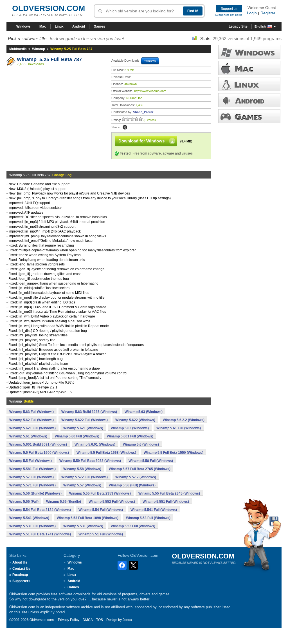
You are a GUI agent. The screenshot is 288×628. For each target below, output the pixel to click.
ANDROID (249, 100)
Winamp (38, 49)
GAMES (249, 116)
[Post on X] (125, 127)
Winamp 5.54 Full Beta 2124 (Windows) (40, 510)
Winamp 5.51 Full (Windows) (100, 534)
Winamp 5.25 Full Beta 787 (49, 59)
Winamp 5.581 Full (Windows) (32, 469)
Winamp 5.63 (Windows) (144, 412)
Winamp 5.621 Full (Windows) (32, 428)
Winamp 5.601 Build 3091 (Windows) (38, 444)
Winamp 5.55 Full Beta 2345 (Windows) (169, 493)
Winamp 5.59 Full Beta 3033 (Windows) (90, 461)
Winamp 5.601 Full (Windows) (130, 436)
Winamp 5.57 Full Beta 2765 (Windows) (139, 469)
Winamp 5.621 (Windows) (83, 428)
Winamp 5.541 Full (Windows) (153, 510)
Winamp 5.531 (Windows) (83, 526)
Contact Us (21, 569)
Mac (42, 26)
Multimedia (18, 49)
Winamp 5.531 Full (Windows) (32, 526)
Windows (23, 26)
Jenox (127, 620)
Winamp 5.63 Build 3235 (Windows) (89, 412)
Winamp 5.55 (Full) (24, 502)
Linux (59, 26)
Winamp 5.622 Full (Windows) (84, 420)
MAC (249, 68)
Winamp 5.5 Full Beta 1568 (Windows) (106, 453)
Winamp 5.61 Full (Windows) (178, 428)
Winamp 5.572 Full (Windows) (84, 477)
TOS (99, 620)
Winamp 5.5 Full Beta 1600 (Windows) (39, 453)
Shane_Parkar (143, 112)
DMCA (88, 620)
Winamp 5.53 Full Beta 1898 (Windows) (87, 518)
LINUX (249, 84)
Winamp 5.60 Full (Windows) (77, 436)
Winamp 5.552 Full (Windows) (112, 502)
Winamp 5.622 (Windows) (135, 420)
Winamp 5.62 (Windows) (130, 428)
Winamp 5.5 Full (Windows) (30, 461)
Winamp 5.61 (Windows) (28, 436)
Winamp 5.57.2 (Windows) (135, 477)
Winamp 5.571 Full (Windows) (32, 485)
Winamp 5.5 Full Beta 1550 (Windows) (173, 453)
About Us (19, 562)
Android (78, 26)
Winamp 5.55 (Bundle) (63, 502)
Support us (229, 9)
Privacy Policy (68, 620)
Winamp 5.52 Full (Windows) (133, 526)
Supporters (21, 581)
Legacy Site (238, 26)
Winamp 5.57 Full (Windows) (31, 477)
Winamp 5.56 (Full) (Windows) (132, 485)
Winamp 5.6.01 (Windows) (95, 444)
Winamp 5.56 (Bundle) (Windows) (35, 493)
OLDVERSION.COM (48, 8)
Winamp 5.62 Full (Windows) (31, 420)
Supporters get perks (228, 14)
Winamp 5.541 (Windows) (29, 518)
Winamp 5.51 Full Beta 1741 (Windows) (40, 534)
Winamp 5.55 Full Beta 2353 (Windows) (100, 493)
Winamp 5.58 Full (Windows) (151, 461)
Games (99, 26)
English (260, 26)
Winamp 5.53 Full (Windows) (148, 518)
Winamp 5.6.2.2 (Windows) (183, 420)
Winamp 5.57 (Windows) (82, 485)
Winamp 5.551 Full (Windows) (166, 502)
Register (267, 13)
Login (252, 13)
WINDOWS (249, 52)
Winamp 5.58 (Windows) (82, 469)
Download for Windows (141, 140)
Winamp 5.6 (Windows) (141, 444)
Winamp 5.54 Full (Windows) (100, 510)
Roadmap (20, 575)
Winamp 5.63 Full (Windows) (31, 412)
